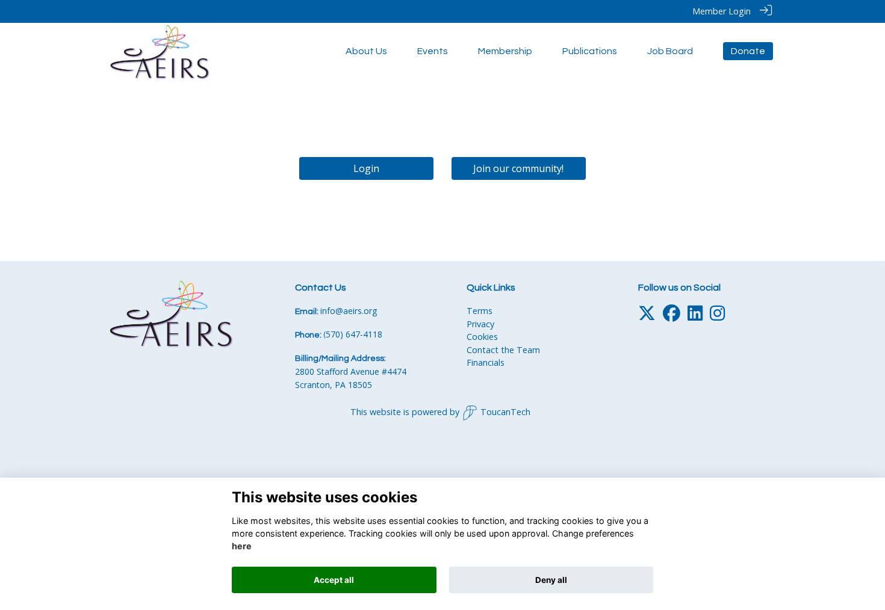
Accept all (334, 580)
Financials (486, 362)
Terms (479, 310)
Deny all (551, 580)
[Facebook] (671, 316)
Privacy (480, 324)
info (327, 310)
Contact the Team (503, 350)
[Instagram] (717, 316)
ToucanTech (505, 411)
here (242, 546)
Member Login (721, 11)
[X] (647, 316)
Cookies (482, 336)
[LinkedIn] (695, 316)
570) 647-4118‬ (354, 334)
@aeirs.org (356, 310)
